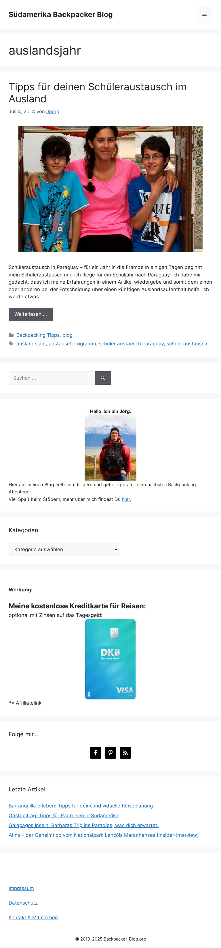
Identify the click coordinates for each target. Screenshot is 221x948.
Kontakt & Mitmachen (33, 917)
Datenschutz (23, 903)
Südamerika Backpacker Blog (61, 14)
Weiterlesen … (30, 314)
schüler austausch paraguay (131, 344)
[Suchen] (103, 378)
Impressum (21, 888)
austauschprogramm (72, 344)
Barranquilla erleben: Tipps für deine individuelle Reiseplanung (81, 806)
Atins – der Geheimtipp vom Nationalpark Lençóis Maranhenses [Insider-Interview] (104, 835)
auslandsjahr (31, 344)
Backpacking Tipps (38, 335)
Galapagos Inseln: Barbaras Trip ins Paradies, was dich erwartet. (84, 825)
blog (67, 335)
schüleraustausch (187, 344)
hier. (126, 499)
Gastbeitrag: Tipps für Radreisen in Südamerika (64, 815)
